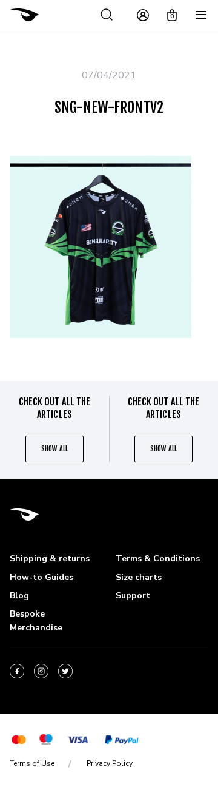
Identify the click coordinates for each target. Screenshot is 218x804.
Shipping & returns (50, 558)
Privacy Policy (110, 763)
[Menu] (201, 15)
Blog (19, 595)
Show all (54, 448)
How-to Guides (41, 577)
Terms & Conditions (158, 558)
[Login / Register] (143, 15)
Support (133, 595)
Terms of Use (32, 763)
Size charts (139, 577)
